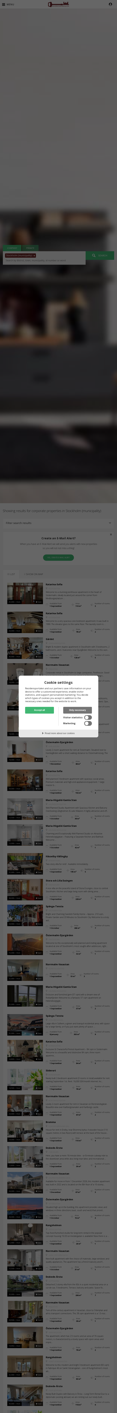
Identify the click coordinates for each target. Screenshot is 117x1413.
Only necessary (77, 710)
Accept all (39, 710)
